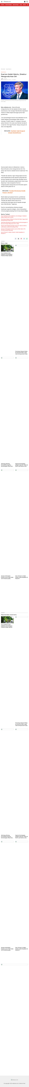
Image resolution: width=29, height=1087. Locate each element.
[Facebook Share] (16, 239)
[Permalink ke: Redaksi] (2, 79)
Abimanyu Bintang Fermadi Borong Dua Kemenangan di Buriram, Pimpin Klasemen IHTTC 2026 (14, 223)
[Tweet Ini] (18, 239)
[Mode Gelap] (25, 1)
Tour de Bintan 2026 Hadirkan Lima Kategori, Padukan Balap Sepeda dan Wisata (14, 216)
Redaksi (5, 78)
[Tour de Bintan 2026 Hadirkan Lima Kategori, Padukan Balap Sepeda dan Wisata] (7, 248)
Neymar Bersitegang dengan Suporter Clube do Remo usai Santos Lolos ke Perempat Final (14, 226)
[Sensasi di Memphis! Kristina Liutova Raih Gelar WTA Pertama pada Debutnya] (7, 522)
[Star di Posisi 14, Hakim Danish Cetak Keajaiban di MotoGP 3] (21, 522)
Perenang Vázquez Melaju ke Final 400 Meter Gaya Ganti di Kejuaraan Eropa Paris (14, 220)
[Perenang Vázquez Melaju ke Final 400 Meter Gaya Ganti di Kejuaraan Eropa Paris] (21, 297)
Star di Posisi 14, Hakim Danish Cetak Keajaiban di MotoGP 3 (12, 233)
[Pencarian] (27, 1)
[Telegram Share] (24, 239)
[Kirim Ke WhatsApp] (27, 239)
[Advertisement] (14, 20)
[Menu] (2, 1)
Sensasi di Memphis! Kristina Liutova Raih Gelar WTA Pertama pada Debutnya (13, 229)
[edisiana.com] (7, 1)
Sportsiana (3, 72)
